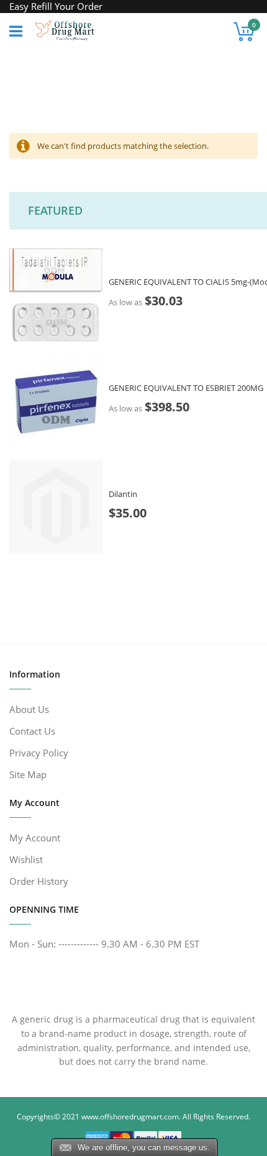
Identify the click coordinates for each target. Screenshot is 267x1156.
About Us (29, 709)
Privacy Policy (38, 752)
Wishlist (26, 859)
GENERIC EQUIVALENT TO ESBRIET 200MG (186, 387)
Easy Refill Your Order (55, 6)
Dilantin (123, 494)
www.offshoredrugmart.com (130, 1116)
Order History (38, 881)
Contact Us (32, 731)
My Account (34, 837)
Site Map (28, 774)
